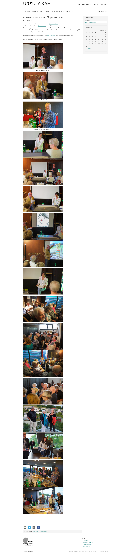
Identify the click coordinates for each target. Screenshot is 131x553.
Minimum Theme (83, 551)
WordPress (101, 551)
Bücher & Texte (44, 12)
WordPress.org (86, 546)
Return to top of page (28, 551)
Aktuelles (35, 11)
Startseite (27, 11)
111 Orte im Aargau (38, 531)
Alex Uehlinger (51, 35)
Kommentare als (88, 544)
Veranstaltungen (56, 12)
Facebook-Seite (53, 24)
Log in (106, 551)
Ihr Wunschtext (68, 11)
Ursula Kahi (37, 3)
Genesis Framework (93, 551)
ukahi (33, 20)
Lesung (45, 531)
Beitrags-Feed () (88, 542)
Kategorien (87, 20)
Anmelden (85, 540)
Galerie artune (42, 26)
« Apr (89, 48)
